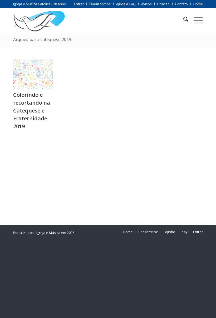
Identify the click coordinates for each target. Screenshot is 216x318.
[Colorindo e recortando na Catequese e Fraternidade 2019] (33, 87)
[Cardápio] (195, 20)
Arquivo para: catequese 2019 (42, 39)
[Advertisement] (181, 133)
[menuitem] (79, 4)
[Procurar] (183, 20)
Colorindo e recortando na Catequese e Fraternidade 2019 (31, 110)
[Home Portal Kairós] (39, 20)
